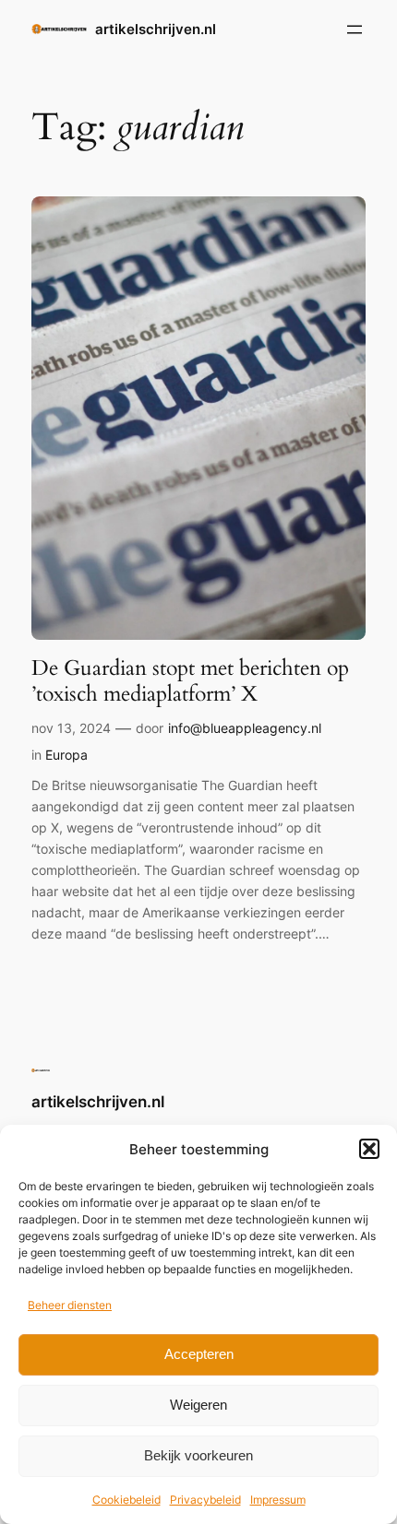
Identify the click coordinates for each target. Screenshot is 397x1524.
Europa (66, 754)
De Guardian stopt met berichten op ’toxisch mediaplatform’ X (190, 681)
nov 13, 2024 (71, 728)
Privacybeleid (205, 1499)
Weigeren (198, 1404)
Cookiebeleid (126, 1499)
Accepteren (199, 1354)
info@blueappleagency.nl (244, 728)
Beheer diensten (70, 1305)
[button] (369, 1149)
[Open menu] (354, 29)
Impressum (278, 1499)
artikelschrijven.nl (155, 29)
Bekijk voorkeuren (198, 1455)
